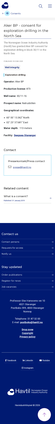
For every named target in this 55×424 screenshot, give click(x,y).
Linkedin (29, 360)
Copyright (27, 333)
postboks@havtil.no (31, 322)
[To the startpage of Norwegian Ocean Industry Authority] (5, 5)
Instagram (28, 368)
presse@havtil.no (22, 167)
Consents (15, 13)
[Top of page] (44, 414)
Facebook (11, 360)
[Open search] (41, 6)
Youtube (46, 360)
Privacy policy (27, 336)
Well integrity (12, 67)
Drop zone (27, 329)
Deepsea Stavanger (25, 135)
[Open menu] (49, 6)
